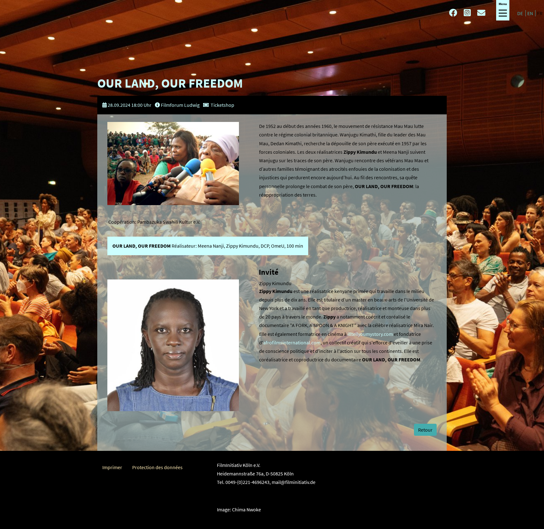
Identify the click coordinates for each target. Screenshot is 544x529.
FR (539, 13)
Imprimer (112, 467)
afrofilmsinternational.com (291, 342)
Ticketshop (222, 105)
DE (520, 13)
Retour (425, 430)
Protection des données (157, 467)
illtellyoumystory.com (370, 334)
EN (530, 13)
